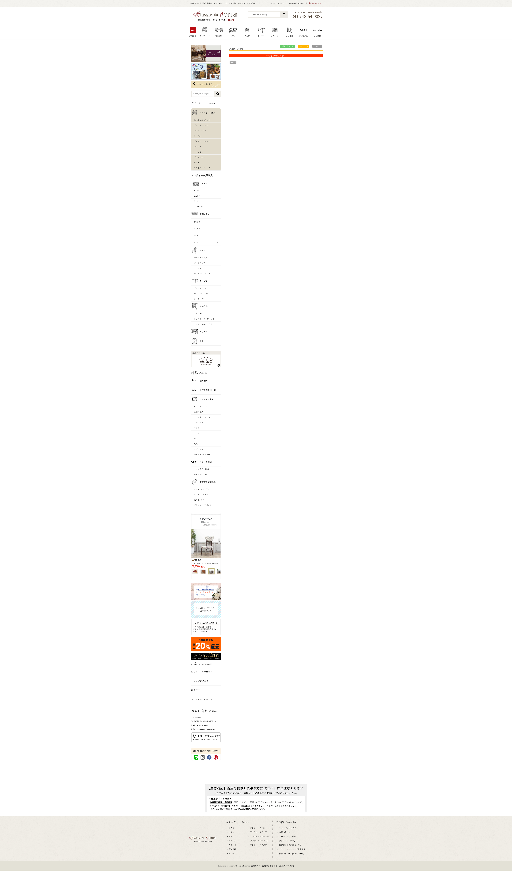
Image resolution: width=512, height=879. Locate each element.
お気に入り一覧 (287, 46)
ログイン (317, 46)
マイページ (303, 46)
